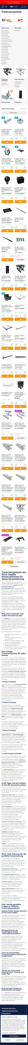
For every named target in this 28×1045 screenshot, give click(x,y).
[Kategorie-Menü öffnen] (3, 6)
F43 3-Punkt (5, 51)
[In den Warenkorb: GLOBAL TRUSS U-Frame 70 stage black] (7, 348)
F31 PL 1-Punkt (5, 32)
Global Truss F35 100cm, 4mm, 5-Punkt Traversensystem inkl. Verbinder (7, 456)
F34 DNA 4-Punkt (6, 40)
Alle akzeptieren (14, 1036)
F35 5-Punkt (5, 48)
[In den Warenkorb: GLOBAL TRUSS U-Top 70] (20, 348)
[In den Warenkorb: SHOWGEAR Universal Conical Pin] (20, 376)
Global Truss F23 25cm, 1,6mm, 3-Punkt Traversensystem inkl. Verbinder (7, 424)
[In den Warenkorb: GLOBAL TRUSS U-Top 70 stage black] (7, 376)
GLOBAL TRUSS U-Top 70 (20, 336)
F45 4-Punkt (5, 55)
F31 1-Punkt (5, 30)
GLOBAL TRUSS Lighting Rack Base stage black (20, 160)
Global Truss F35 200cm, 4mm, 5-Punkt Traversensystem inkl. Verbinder (7, 486)
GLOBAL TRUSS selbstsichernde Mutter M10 (19, 131)
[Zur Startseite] (14, 6)
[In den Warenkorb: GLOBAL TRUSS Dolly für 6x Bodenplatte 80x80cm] (7, 230)
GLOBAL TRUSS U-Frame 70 (20, 306)
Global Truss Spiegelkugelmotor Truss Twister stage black (7, 189)
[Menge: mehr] (11, 138)
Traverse (6, 618)
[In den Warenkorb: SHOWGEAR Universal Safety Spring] (7, 406)
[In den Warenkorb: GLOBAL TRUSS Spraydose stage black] (7, 288)
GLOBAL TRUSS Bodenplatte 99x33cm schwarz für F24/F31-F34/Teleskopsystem (7, 549)
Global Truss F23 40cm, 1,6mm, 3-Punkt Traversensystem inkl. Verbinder (20, 424)
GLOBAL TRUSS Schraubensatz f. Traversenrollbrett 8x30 (20, 249)
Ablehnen (7, 1040)
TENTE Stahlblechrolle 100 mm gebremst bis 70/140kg (7, 160)
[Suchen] (6, 7)
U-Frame (4, 62)
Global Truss (5, 28)
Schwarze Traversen (4, 80)
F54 (14, 762)
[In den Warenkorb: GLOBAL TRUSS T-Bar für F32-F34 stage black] (7, 259)
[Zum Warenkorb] (25, 7)
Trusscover (18, 102)
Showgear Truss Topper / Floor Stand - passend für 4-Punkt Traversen (20, 548)
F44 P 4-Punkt (5, 54)
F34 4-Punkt (5, 38)
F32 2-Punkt (5, 33)
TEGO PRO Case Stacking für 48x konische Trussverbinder (7, 307)
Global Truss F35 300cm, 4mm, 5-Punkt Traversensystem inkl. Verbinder (7, 517)
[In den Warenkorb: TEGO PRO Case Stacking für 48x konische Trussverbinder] (7, 319)
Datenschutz (12, 1032)
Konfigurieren (20, 1040)
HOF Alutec (18, 28)
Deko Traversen (19, 79)
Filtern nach (13, 112)
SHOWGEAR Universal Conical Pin (20, 365)
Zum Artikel (20, 259)
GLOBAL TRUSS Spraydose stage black (6, 277)
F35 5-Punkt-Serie (8, 769)
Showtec (17, 86)
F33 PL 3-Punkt (6, 37)
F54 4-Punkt (5, 57)
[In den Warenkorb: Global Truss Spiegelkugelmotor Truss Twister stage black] (7, 201)
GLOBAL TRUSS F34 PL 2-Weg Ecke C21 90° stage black (20, 277)
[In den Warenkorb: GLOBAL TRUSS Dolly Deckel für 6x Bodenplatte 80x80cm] (20, 201)
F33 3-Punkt (5, 35)
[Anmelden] (22, 7)
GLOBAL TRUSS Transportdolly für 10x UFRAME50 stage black (20, 394)
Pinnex (3, 60)
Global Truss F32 (16, 714)
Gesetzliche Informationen (10, 1011)
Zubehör (4, 63)
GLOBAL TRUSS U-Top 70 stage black (7, 365)
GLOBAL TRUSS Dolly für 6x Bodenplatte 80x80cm (7, 219)
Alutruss (4, 83)
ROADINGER (15, 1)
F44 (9, 762)
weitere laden (14, 566)
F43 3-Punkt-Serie (18, 734)
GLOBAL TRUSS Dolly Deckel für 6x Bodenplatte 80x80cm (20, 189)
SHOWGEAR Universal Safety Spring (7, 393)
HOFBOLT (17, 30)
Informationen (6, 1013)
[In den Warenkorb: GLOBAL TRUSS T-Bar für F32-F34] (20, 230)
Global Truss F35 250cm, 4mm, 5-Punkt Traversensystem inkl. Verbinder (20, 486)
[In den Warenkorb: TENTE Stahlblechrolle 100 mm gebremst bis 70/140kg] (7, 171)
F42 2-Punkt (5, 49)
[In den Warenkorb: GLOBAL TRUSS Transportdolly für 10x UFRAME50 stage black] (20, 406)
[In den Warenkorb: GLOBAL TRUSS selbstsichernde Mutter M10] (20, 142)
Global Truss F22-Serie (17, 708)
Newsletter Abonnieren (9, 1008)
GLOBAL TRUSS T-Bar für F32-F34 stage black (7, 248)
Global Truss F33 (6, 734)
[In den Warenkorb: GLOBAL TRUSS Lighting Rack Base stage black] (20, 171)
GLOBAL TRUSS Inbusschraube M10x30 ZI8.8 (7, 131)
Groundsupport (6, 59)
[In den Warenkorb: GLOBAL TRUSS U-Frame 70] (20, 319)
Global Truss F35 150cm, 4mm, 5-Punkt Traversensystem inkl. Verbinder (20, 456)
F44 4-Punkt (5, 52)
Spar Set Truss (6, 102)
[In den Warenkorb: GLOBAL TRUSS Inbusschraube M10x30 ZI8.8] (7, 142)
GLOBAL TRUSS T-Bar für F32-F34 (20, 218)
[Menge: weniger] (3, 138)
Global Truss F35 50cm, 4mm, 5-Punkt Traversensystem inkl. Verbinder (20, 517)
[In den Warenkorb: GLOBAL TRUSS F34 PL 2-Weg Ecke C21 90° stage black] (20, 288)
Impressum (5, 1032)
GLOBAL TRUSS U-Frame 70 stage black (7, 337)
